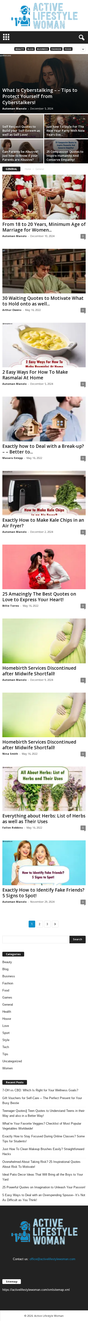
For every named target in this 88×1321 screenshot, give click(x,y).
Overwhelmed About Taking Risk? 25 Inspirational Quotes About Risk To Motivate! (41, 1164)
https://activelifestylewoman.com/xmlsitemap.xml (36, 1289)
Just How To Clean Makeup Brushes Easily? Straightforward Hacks (43, 1151)
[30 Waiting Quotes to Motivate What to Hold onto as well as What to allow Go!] (44, 271)
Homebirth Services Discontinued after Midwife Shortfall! (39, 671)
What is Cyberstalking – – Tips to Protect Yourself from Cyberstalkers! (39, 96)
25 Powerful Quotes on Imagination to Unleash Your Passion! (43, 1187)
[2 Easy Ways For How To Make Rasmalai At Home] (44, 345)
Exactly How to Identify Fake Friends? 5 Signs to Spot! (43, 893)
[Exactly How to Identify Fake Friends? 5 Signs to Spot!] (44, 862)
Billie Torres (10, 605)
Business (42, 49)
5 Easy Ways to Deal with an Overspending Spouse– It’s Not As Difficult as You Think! (43, 1197)
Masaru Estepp (12, 458)
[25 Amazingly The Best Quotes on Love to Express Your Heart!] (44, 567)
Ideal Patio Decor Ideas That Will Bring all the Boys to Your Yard (42, 1177)
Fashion (56, 49)
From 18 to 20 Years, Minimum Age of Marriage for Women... (44, 227)
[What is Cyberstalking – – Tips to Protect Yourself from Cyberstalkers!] (44, 83)
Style (5, 1040)
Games (7, 997)
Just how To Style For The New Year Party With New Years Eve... (65, 130)
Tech (5, 1047)
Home (28, 169)
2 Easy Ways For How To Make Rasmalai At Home (35, 375)
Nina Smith (10, 753)
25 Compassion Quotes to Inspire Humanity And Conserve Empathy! (64, 155)
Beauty (19, 49)
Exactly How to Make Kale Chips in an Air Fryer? (43, 523)
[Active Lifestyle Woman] (44, 15)
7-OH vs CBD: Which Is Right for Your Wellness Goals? (40, 1090)
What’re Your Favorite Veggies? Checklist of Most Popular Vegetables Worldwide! (41, 1126)
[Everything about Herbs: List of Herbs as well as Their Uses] (44, 788)
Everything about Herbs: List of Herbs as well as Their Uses (43, 819)
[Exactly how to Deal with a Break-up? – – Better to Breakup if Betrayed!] (44, 419)
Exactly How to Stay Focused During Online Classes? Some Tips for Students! (43, 1139)
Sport (6, 1033)
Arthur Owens (11, 310)
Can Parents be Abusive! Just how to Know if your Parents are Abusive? (20, 155)
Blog (30, 49)
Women (7, 1068)
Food (68, 49)
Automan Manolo (14, 108)
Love (5, 1026)
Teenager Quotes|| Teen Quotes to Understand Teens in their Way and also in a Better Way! (43, 1113)
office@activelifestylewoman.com (52, 1259)
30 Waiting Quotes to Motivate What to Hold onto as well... (43, 301)
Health (6, 1011)
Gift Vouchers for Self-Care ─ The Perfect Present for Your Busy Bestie (42, 1100)
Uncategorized (12, 1061)
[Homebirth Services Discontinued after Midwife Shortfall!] (44, 640)
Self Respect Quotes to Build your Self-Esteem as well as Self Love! (21, 130)
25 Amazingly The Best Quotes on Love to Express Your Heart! (39, 597)
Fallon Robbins (12, 827)
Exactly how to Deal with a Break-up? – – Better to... (43, 449)
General (7, 1004)
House (6, 1018)
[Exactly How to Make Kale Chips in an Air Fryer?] (44, 493)
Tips (5, 1054)
